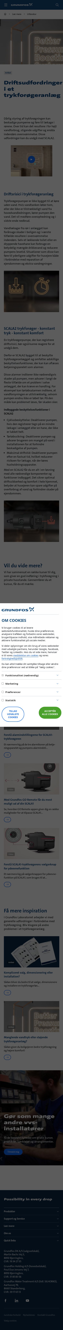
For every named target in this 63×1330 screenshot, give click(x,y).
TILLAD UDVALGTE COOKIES (13, 714)
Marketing (11, 683)
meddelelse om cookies (25, 655)
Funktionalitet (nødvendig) (22, 675)
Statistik (10, 700)
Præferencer (13, 692)
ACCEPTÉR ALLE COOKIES (50, 712)
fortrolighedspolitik (12, 658)
